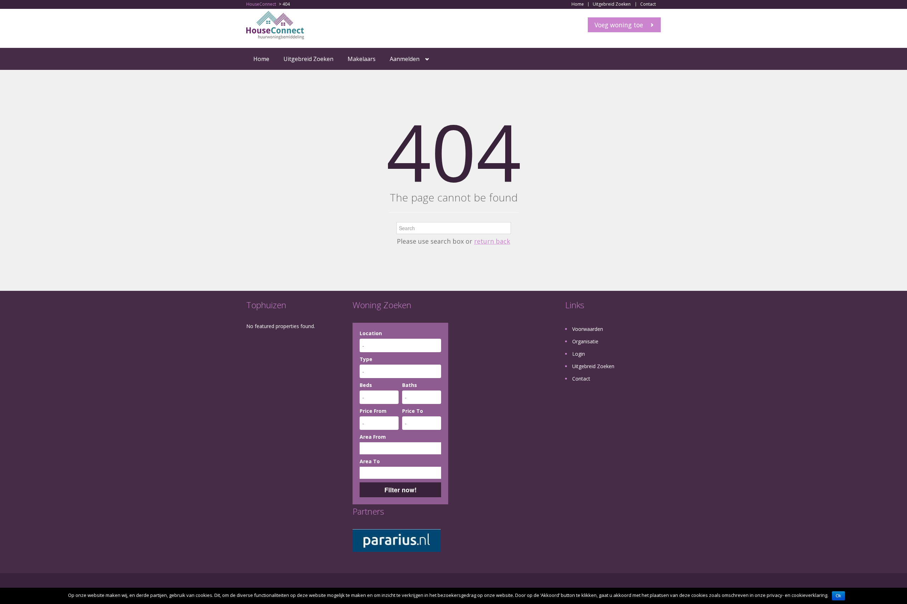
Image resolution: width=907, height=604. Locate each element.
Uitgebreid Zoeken (612, 4)
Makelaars (362, 59)
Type (366, 359)
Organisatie (585, 341)
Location (371, 333)
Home (577, 4)
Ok (838, 595)
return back (492, 241)
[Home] (275, 24)
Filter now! (400, 489)
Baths (409, 385)
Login (578, 353)
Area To (370, 461)
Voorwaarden (587, 329)
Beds (366, 385)
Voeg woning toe (619, 25)
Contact (648, 4)
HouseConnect (261, 4)
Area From (373, 436)
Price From (373, 411)
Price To (412, 411)
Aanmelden (404, 59)
